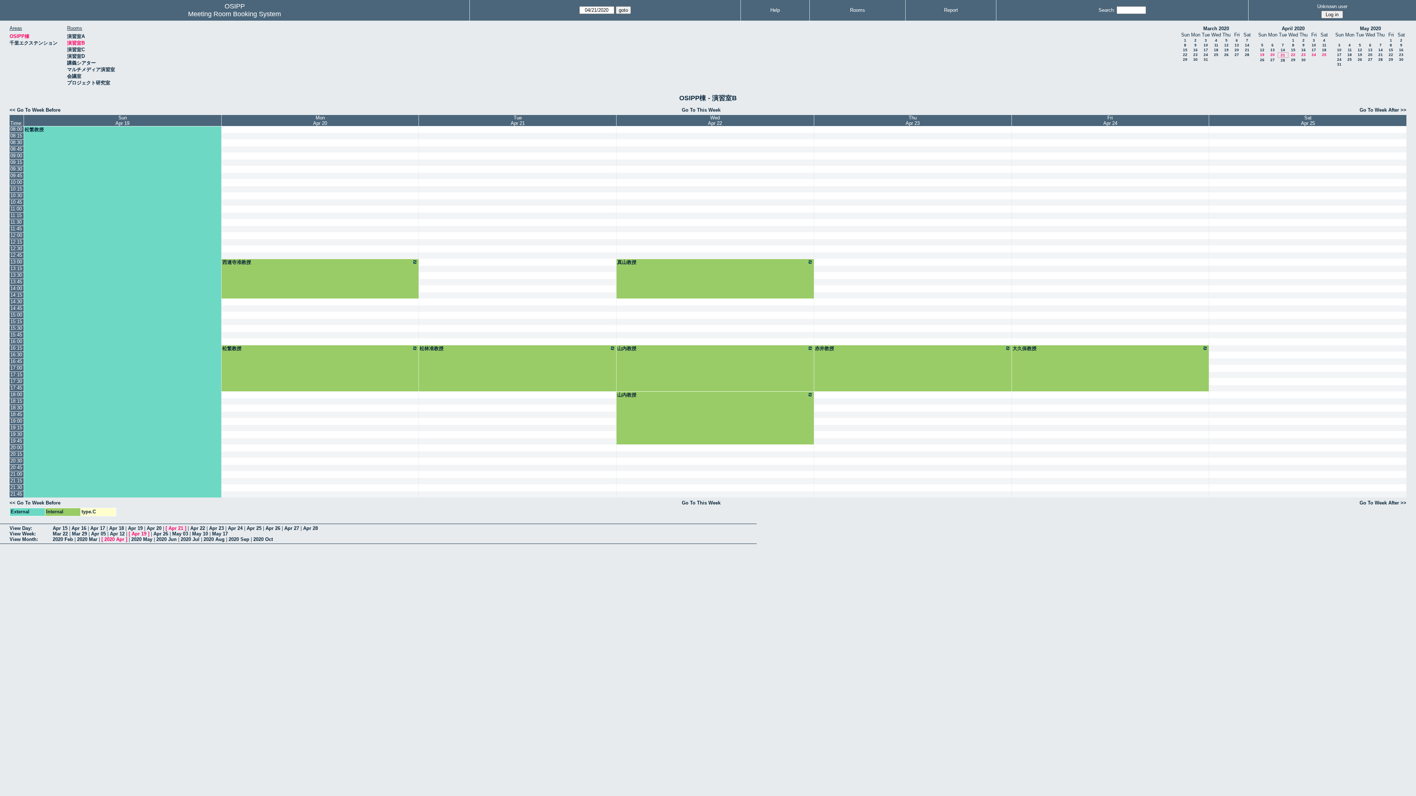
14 (1247, 45)
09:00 (16, 155)
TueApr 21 (518, 120)
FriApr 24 (1110, 120)
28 (1247, 55)
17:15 (16, 374)
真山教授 (626, 262)
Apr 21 (176, 528)
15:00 (16, 315)
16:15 (16, 348)
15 (1185, 50)
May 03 (180, 534)
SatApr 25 (1308, 120)
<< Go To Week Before (35, 110)
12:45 (16, 255)
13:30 (16, 275)
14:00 (16, 288)
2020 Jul (190, 539)
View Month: (24, 539)
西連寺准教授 (236, 262)
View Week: (23, 534)
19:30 (16, 434)
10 (1206, 45)
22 (1185, 55)
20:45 (16, 467)
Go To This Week (701, 110)
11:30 (16, 222)
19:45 (16, 441)
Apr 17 (97, 528)
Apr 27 (291, 528)
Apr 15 (60, 528)
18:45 (16, 414)
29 (1185, 59)
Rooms (857, 10)
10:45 (16, 202)
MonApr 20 (320, 120)
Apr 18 (116, 528)
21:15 (16, 480)
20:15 (16, 454)
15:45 (16, 335)
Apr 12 (117, 534)
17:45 (16, 388)
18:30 (16, 408)
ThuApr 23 (913, 120)
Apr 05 (98, 534)
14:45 (16, 308)
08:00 (16, 129)
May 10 (200, 534)
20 (1237, 50)
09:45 (16, 175)
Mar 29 (79, 534)
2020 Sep (239, 539)
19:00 (16, 421)
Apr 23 (216, 528)
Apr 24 (235, 528)
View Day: (21, 528)
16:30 (16, 354)
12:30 (16, 248)
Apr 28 (310, 528)
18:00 (16, 394)
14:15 (16, 295)
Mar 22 (60, 534)
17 (1206, 50)
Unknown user (1332, 6)
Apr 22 (197, 528)
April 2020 (1293, 28)
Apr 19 (135, 528)
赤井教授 (824, 348)
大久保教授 (1025, 348)
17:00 (16, 368)
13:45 (16, 281)
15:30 (16, 328)
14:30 (16, 301)
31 (1206, 59)
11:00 (16, 209)
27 (1237, 55)
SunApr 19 (122, 120)
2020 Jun (166, 539)
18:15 (16, 401)
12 (1226, 45)
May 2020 (1370, 28)
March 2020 (1216, 28)
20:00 (16, 447)
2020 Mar (87, 539)
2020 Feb (63, 539)
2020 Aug (214, 539)
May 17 (220, 534)
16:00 (16, 341)
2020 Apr (114, 539)
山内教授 (626, 348)
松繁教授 (34, 129)
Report (951, 10)
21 (1247, 50)
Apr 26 (273, 528)
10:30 (16, 195)
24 (1206, 55)
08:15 (16, 136)
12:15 (16, 242)
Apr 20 (154, 528)
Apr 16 (79, 528)
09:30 (16, 169)
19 (1226, 50)
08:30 (16, 142)
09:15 (16, 162)
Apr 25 (254, 528)
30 (1195, 59)
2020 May (141, 539)
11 (1216, 45)
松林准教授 (432, 348)
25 (1216, 55)
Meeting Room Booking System (234, 14)
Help (775, 10)
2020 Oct (263, 539)
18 (1216, 50)
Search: (1107, 10)
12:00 (16, 235)
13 (1237, 45)
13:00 (16, 262)
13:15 (16, 268)
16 (1195, 50)
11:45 (16, 228)
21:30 (16, 487)
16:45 (16, 361)
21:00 (16, 474)
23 (1195, 55)
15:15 (16, 321)
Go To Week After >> (1383, 110)
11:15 (16, 215)
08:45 (16, 149)
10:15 (16, 189)
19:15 (16, 427)
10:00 (16, 182)
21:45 (16, 494)
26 (1226, 55)
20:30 (16, 461)
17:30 (16, 381)
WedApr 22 (715, 120)
